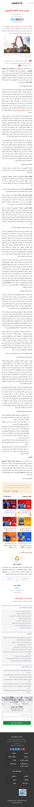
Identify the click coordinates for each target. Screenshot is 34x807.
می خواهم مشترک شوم (17, 723)
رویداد (14, 783)
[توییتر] (18, 749)
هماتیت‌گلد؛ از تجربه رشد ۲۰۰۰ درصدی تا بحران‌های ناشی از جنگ (17, 684)
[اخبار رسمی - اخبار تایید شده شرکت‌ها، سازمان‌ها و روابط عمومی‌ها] (17, 3)
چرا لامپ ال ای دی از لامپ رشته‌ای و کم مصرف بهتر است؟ (18, 658)
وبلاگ (14, 760)
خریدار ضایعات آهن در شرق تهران (23, 613)
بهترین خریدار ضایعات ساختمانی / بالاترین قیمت (20, 616)
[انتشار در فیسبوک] (17, 19)
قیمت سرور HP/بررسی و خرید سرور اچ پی (21, 647)
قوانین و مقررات (24, 760)
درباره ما (26, 753)
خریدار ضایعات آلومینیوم (22, 110)
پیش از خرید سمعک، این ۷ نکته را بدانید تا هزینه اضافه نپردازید (17, 675)
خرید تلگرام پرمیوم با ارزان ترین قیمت (22, 656)
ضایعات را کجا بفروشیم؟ (25, 628)
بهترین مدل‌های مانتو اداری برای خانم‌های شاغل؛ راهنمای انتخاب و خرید (16, 680)
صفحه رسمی (23, 578)
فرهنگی (26, 780)
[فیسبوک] (21, 749)
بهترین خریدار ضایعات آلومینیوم (23, 621)
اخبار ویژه (29, 634)
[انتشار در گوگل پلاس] (20, 19)
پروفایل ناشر (15, 491)
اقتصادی (26, 776)
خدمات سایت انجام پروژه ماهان (23, 644)
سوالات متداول (12, 757)
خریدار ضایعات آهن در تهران (24, 618)
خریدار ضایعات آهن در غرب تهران (23, 611)
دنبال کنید (9, 578)
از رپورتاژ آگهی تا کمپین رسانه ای (24, 765)
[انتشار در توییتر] (15, 19)
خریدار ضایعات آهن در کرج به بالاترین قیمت (21, 623)
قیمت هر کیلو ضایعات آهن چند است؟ (14, 353)
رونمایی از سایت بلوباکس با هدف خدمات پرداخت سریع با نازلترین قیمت (16, 653)
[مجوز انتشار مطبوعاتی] (22, 793)
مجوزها (14, 753)
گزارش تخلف (7, 491)
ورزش (14, 780)
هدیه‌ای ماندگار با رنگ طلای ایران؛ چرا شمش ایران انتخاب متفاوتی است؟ (16, 687)
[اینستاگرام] (11, 749)
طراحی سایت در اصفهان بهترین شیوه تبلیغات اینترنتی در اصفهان (17, 637)
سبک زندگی (25, 783)
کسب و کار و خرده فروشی (19, 601)
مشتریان (26, 757)
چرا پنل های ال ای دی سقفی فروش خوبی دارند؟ (20, 661)
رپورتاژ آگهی (13, 764)
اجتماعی (14, 776)
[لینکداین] (16, 749)
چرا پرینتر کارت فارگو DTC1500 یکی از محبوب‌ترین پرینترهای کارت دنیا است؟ (17, 691)
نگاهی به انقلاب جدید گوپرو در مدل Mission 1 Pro (19, 677)
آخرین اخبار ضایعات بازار (25, 608)
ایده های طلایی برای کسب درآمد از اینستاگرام (21, 642)
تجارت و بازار (29, 601)
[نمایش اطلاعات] (17, 592)
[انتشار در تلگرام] (12, 19)
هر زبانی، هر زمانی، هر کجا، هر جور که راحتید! (21, 649)
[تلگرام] (13, 749)
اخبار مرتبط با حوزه (27, 667)
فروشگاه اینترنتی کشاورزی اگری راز (23, 640)
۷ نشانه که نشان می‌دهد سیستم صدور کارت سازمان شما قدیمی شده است (17, 671)
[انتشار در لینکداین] (22, 19)
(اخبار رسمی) (15, 26)
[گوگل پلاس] (24, 749)
